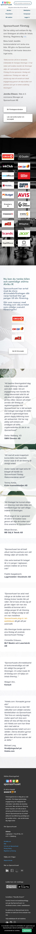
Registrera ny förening (10, 851)
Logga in (27, 17)
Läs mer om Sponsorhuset (11, 846)
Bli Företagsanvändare (15, 109)
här (25, 36)
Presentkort (9, 14)
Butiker (9, 10)
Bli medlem (9, 17)
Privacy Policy (8, 848)
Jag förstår (27, 930)
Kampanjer (27, 14)
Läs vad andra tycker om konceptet (15, 118)
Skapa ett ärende (8, 860)
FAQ (5, 844)
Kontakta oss (7, 841)
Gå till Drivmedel (18, 351)
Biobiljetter (27, 10)
